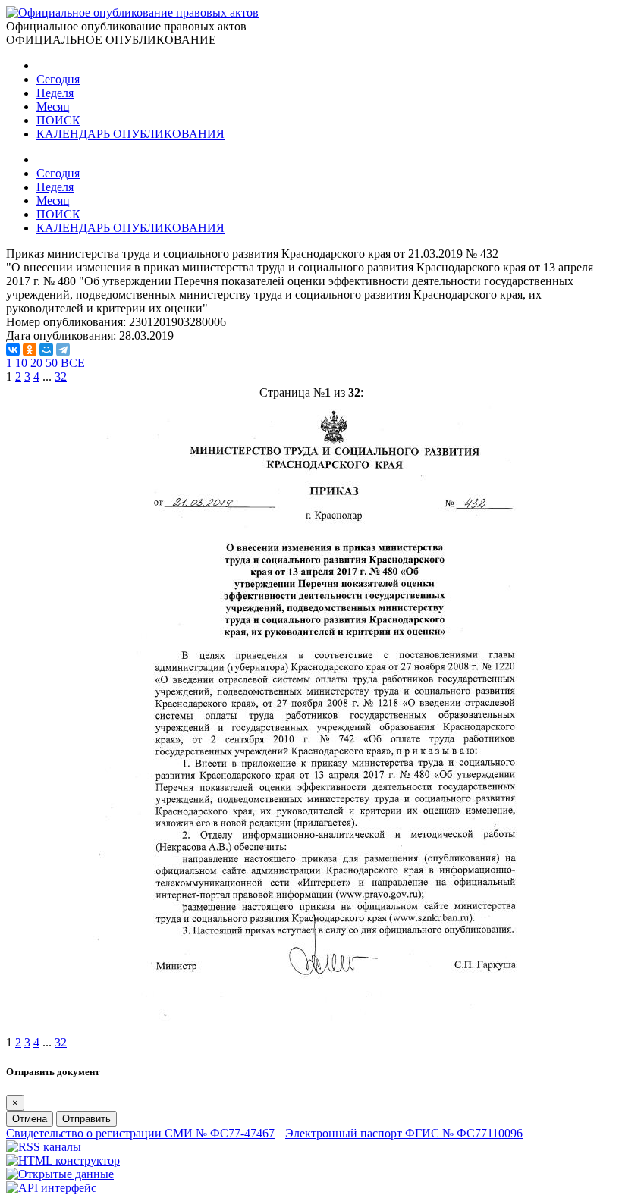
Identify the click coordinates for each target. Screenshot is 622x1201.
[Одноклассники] (29, 349)
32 (61, 376)
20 (36, 362)
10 (21, 362)
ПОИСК (58, 120)
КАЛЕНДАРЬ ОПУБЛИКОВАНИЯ (130, 133)
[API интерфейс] (51, 1187)
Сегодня (58, 79)
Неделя (55, 92)
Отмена (29, 1118)
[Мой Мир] (46, 349)
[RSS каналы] (43, 1146)
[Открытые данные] (60, 1174)
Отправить (86, 1118)
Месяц (53, 106)
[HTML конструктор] (63, 1160)
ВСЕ (73, 362)
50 (52, 362)
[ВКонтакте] (13, 349)
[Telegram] (63, 349)
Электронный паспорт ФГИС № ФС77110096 (404, 1133)
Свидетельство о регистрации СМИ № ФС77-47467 (140, 1133)
